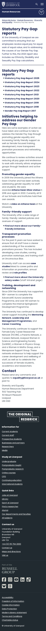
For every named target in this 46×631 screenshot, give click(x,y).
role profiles (20, 272)
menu (41, 12)
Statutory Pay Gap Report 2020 (22, 98)
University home (9, 20)
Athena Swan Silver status (26, 190)
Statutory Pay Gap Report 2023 (22, 86)
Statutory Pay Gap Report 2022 (22, 90)
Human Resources (11, 11)
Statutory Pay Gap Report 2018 (22, 106)
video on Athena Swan (23, 204)
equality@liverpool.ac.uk (26, 377)
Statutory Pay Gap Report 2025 (22, 78)
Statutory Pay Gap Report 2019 (22, 102)
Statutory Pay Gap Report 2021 (22, 94)
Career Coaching (11, 324)
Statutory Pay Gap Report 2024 (22, 82)
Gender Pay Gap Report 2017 (20, 110)
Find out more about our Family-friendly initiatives (23, 227)
